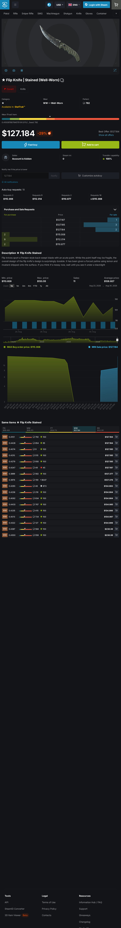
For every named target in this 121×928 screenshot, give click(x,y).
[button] (6, 13)
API (6, 902)
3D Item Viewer (13, 915)
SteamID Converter (14, 908)
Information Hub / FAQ (90, 902)
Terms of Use (48, 902)
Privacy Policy (49, 908)
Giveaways (84, 915)
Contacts (46, 915)
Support (83, 908)
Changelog (84, 921)
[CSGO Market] (4, 4)
